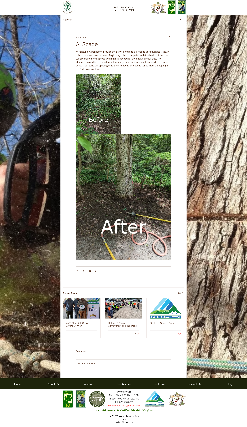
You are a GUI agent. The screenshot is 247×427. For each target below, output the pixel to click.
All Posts (67, 19)
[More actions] (169, 37)
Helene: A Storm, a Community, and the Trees (122, 324)
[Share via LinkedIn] (90, 271)
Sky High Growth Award (162, 323)
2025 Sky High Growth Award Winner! (78, 324)
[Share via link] (96, 271)
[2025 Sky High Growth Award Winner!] (81, 308)
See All (181, 293)
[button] (180, 20)
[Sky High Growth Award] (165, 308)
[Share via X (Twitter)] (83, 271)
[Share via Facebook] (77, 271)
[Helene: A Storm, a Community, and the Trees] (123, 308)
